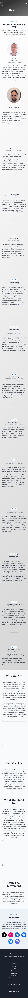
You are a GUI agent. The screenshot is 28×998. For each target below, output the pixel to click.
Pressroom (14, 971)
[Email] (19, 984)
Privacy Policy (14, 975)
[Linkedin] (14, 984)
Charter (14, 966)
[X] (9, 984)
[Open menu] (26, 3)
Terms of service (14, 978)
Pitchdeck (14, 973)
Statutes (14, 968)
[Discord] (16, 984)
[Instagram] (11, 984)
